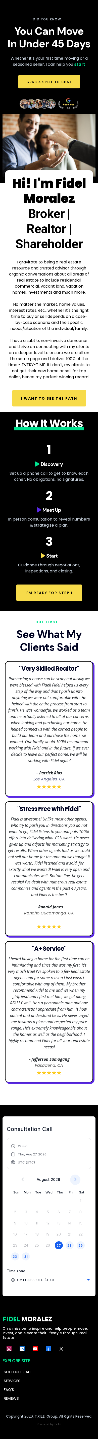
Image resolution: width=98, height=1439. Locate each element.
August (43, 1179)
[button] (29, 1154)
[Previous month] (23, 1180)
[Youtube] (35, 1348)
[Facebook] (48, 1348)
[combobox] (50, 1280)
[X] (61, 1348)
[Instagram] (9, 1348)
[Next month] (75, 1180)
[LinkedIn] (22, 1348)
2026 (55, 1179)
